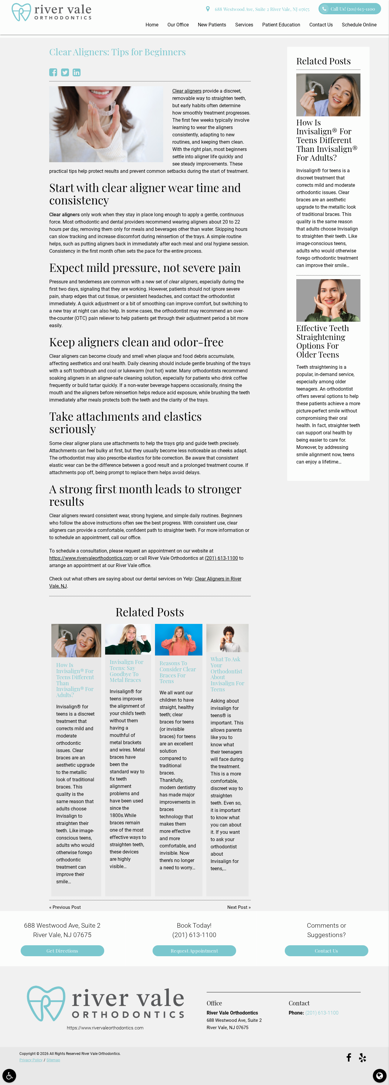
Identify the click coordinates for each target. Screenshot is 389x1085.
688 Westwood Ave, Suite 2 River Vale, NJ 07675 (260, 9)
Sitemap (53, 1060)
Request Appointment (194, 951)
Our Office (178, 25)
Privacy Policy (31, 1060)
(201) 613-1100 (221, 558)
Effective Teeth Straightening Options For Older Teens (322, 341)
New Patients (212, 25)
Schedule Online (359, 25)
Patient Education (281, 25)
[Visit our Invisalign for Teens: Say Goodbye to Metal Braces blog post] (128, 639)
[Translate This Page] (380, 1076)
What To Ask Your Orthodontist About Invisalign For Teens (227, 674)
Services (244, 25)
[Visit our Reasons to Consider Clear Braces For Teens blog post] (178, 639)
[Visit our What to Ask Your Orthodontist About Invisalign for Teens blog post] (227, 638)
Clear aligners (186, 91)
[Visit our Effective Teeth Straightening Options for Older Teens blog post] (328, 320)
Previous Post (67, 907)
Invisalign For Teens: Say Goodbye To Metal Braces (126, 670)
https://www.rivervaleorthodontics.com (91, 558)
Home (152, 25)
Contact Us (321, 25)
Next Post (237, 907)
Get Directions (62, 951)
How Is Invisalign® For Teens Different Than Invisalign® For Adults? (75, 680)
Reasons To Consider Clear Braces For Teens (178, 672)
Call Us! (353, 9)
